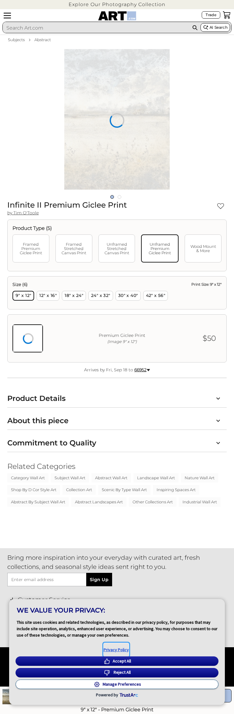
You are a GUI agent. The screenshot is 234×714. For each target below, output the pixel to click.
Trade (211, 14)
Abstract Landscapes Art (99, 501)
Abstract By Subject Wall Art (38, 501)
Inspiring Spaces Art (176, 489)
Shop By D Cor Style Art (33, 489)
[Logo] (117, 15)
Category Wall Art (28, 477)
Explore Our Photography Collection (117, 4)
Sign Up (99, 579)
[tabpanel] (117, 319)
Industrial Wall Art (200, 501)
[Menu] (7, 15)
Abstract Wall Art (111, 477)
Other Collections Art (153, 501)
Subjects (16, 39)
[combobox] (96, 28)
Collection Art (79, 489)
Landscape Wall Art (156, 477)
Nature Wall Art (199, 477)
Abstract (42, 39)
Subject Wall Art (70, 477)
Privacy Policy (116, 649)
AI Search (219, 27)
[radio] (23, 296)
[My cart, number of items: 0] (227, 15)
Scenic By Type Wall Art (124, 489)
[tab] (30, 248)
